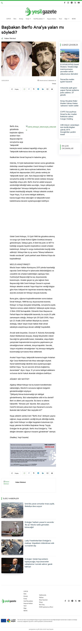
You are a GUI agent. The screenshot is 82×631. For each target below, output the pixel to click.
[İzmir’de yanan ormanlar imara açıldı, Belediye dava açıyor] (12, 510)
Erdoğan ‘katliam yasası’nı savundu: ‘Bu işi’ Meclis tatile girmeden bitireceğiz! (39, 524)
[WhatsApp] (24, 89)
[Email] (47, 89)
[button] (2, 3)
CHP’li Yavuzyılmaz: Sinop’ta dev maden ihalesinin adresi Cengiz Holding (68, 115)
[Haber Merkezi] (2, 38)
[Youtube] (79, 3)
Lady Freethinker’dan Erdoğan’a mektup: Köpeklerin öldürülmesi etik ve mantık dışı (39, 543)
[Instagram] (68, 3)
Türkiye (54, 83)
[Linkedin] (43, 89)
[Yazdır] (52, 89)
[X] (75, 3)
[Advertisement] (33, 108)
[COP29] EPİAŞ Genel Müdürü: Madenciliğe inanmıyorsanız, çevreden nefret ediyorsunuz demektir (69, 69)
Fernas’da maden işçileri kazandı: (67, 80)
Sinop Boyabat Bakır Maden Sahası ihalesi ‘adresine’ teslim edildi (69, 103)
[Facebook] (64, 3)
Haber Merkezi (10, 38)
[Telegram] (71, 3)
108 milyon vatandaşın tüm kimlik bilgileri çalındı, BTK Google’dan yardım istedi (69, 130)
